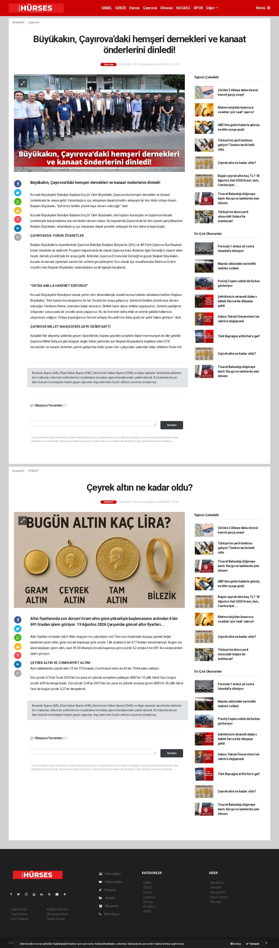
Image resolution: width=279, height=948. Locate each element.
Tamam (254, 943)
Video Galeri (113, 882)
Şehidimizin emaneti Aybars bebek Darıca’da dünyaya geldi (237, 301)
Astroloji (215, 902)
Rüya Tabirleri (219, 897)
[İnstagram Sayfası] (28, 894)
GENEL (107, 8)
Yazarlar (110, 890)
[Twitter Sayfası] (20, 894)
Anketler (216, 887)
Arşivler (110, 898)
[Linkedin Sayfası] (43, 894)
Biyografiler (218, 892)
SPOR (198, 8)
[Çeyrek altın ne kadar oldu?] (99, 559)
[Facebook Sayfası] (12, 894)
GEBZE (120, 8)
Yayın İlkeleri (19, 914)
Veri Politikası (20, 919)
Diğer (211, 8)
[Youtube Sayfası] (36, 894)
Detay (237, 943)
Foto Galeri (112, 874)
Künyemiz (111, 906)
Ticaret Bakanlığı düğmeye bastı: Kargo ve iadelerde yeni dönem (238, 198)
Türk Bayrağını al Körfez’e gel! (239, 336)
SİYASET (33, 470)
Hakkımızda (19, 909)
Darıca (134, 8)
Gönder (172, 425)
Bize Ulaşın (112, 914)
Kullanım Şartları (57, 909)
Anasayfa (18, 22)
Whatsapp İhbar (57, 914)
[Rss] (51, 894)
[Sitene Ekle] (67, 894)
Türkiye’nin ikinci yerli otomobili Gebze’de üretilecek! (233, 216)
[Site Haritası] (59, 894)
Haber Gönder (56, 919)
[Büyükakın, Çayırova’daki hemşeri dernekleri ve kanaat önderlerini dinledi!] (99, 122)
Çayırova (150, 8)
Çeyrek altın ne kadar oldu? (237, 162)
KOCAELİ (183, 8)
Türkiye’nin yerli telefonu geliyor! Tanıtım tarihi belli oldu (236, 145)
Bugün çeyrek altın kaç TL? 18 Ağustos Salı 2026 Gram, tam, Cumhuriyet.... (238, 180)
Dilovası (166, 8)
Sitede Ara (217, 882)
